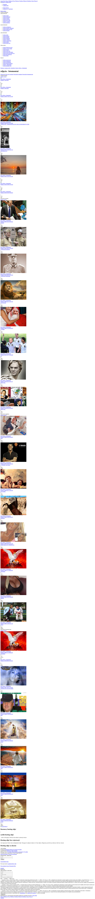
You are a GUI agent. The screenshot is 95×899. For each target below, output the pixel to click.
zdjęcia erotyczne (6, 51)
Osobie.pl (21, 1)
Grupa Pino (3, 1)
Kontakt (20, 849)
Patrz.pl (7, 1)
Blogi (13, 851)
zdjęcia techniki (6, 30)
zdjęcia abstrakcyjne (7, 65)
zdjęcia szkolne (6, 37)
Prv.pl (14, 1)
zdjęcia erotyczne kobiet (8, 52)
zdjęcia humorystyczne (7, 47)
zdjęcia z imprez (6, 39)
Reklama (9, 850)
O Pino (12, 850)
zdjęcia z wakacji (6, 21)
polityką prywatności (31, 893)
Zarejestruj (10, 9)
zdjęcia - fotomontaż (7, 64)
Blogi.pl (25, 1)
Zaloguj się (5, 9)
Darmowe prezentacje (18, 851)
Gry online (9, 851)
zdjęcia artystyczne (7, 60)
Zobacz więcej (3, 76)
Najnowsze (3, 74)
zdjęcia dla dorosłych (7, 54)
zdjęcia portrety (6, 36)
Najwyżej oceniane (9, 74)
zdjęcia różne (5, 55)
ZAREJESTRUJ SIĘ (12, 863)
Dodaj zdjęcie (6, 7)
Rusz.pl (35, 1)
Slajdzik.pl (29, 1)
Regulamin (7, 849)
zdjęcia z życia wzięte (7, 48)
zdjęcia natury (6, 15)
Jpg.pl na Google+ (4, 854)
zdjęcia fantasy (6, 49)
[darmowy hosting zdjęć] (6, 2)
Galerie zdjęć (5, 5)
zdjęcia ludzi (5, 35)
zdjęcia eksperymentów (8, 63)
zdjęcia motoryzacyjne (7, 29)
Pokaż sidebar (3, 11)
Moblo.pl (11, 1)
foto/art (16, 68)
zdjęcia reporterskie (7, 62)
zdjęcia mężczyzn (6, 43)
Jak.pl (33, 1)
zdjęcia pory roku (6, 20)
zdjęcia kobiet (6, 41)
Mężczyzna (11, 878)
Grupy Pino (34, 895)
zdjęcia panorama (6, 16)
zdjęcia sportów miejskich (8, 28)
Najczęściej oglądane (17, 74)
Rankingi (5, 4)
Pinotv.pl (17, 1)
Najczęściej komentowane (27, 74)
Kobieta (6, 878)
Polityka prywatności (13, 849)
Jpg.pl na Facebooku (12, 854)
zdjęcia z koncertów (7, 40)
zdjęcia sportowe (6, 22)
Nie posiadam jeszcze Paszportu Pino (8, 866)
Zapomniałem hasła (4, 861)
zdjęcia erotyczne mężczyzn (8, 53)
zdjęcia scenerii (6, 18)
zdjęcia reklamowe (7, 61)
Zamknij (2, 868)
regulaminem (22, 893)
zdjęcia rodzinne (6, 38)
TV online (26, 851)
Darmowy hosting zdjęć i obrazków (8, 68)
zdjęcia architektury (7, 27)
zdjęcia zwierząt (6, 19)
